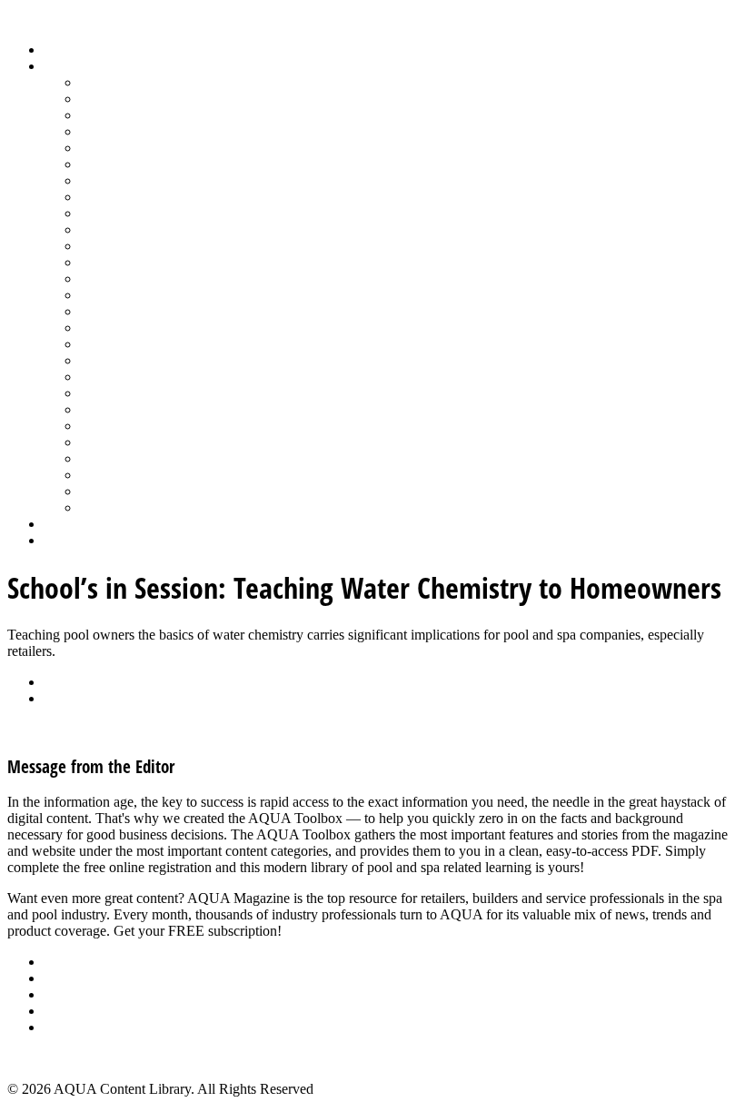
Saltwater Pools (124, 491)
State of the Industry (137, 442)
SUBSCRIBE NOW (343, 930)
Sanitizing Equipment (142, 360)
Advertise (71, 978)
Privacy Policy (85, 1027)
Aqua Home (79, 523)
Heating (102, 196)
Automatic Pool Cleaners (152, 98)
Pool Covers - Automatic (151, 262)
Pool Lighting (119, 295)
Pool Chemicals (125, 245)
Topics (63, 66)
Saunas (100, 376)
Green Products (124, 180)
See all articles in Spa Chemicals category (126, 729)
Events (63, 994)
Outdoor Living (125, 507)
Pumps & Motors (129, 311)
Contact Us (76, 1010)
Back (59, 682)
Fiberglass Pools (127, 147)
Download (74, 698)
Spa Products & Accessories (160, 409)
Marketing (109, 474)
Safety (98, 344)
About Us (72, 961)
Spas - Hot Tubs (126, 425)
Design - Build (122, 131)
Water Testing (119, 458)
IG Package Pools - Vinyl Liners (173, 213)
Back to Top (42, 1058)
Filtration (106, 164)
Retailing (106, 327)
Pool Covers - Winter (140, 278)
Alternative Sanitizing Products (169, 82)
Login (61, 540)
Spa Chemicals (122, 393)
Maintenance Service (140, 229)
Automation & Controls (147, 115)
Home (61, 49)
